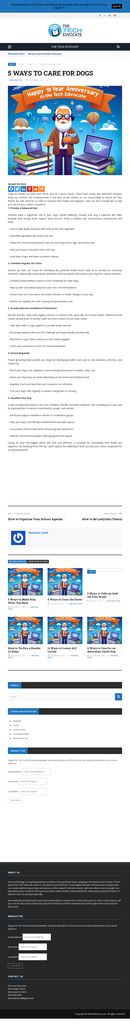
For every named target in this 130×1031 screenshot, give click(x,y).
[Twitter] (17, 189)
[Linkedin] (23, 189)
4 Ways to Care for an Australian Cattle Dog (101, 649)
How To (12, 64)
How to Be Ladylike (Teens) (102, 519)
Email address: (15, 771)
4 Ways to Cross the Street (65, 599)
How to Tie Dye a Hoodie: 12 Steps (24, 649)
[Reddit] (36, 189)
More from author (38, 561)
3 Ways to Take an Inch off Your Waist (102, 595)
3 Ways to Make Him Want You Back (22, 601)
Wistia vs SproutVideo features (45, 53)
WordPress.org (20, 738)
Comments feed (21, 733)
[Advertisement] (65, 477)
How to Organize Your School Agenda (35, 519)
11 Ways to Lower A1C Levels (62, 649)
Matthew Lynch (16, 80)
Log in (16, 725)
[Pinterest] (29, 189)
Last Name (13, 791)
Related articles (17, 561)
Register (17, 720)
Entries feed (19, 729)
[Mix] (42, 189)
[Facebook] (11, 189)
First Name (13, 781)
